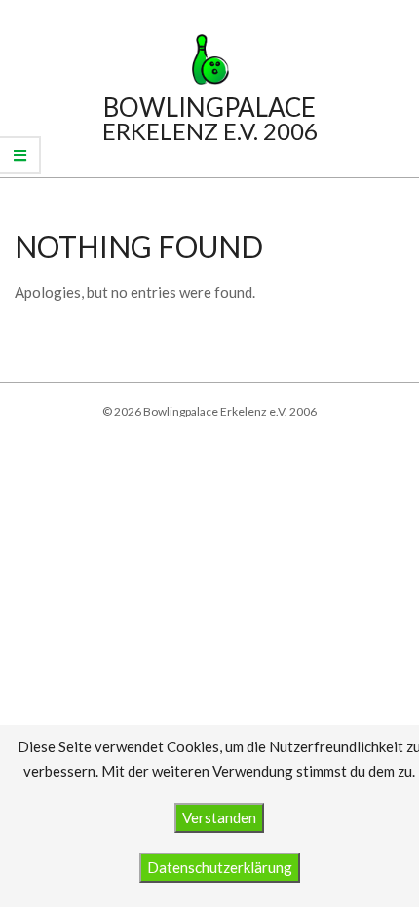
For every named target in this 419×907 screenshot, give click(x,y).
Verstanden (219, 817)
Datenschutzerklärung (219, 867)
